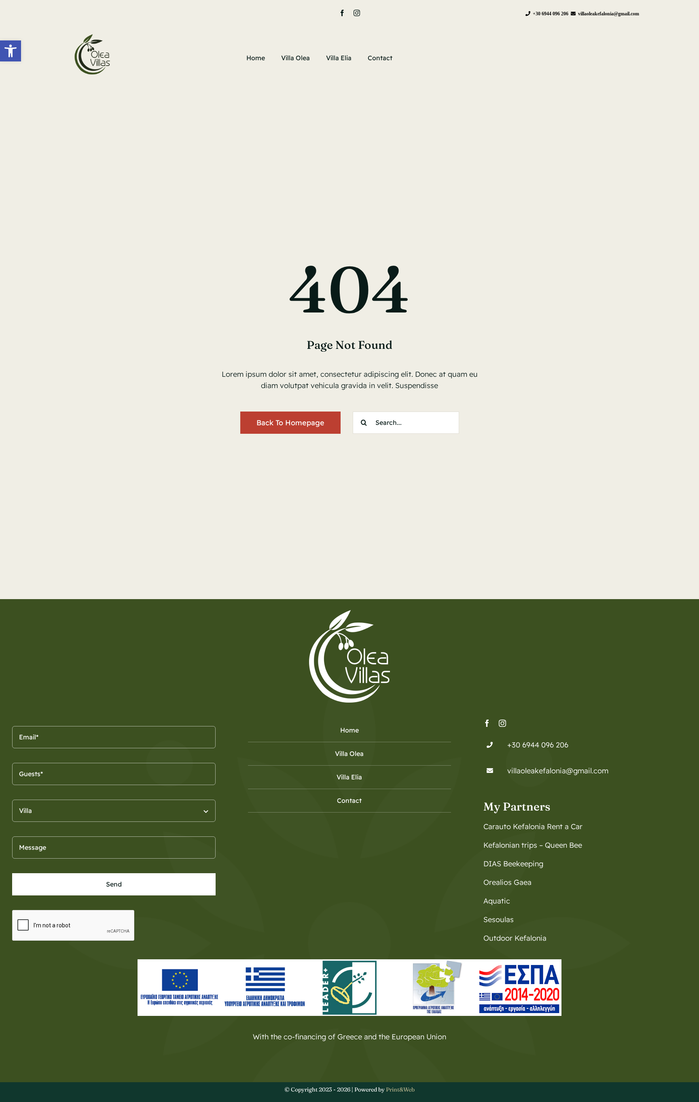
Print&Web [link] (400, 1089)
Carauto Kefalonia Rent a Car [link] (532, 826)
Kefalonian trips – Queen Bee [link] (532, 845)
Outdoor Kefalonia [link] (514, 938)
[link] (10, 50)
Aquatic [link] (496, 901)
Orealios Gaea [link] (507, 882)
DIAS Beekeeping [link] (513, 863)
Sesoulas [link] (498, 919)
